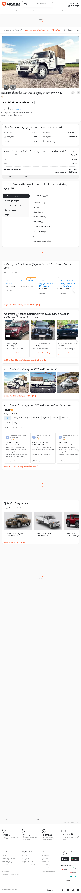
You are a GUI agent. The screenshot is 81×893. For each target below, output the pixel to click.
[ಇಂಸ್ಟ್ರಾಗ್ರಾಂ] (73, 890)
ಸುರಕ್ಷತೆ (7, 214)
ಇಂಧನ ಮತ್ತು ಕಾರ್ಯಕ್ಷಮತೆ (12, 200)
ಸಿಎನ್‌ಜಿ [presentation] (14, 272)
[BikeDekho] (64, 869)
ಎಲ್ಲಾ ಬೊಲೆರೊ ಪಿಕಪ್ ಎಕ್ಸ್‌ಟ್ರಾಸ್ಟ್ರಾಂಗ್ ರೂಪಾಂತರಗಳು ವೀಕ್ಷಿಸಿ (21, 305)
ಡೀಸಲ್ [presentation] (6, 272)
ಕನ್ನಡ (71, 3)
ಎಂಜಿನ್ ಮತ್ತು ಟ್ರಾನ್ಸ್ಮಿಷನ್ (11, 196)
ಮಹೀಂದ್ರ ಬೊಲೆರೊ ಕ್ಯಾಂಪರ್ (14, 533)
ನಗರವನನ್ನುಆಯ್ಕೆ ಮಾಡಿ (70, 11)
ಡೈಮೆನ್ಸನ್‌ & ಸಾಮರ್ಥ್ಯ (11, 210)
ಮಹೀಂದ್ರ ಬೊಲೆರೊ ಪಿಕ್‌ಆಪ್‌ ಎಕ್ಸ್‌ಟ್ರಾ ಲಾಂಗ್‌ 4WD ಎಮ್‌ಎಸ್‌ (42, 30)
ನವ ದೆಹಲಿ (18, 110)
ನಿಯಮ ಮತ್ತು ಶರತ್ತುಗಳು (8, 861)
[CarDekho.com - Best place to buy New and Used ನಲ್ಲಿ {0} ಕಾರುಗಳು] (11, 4)
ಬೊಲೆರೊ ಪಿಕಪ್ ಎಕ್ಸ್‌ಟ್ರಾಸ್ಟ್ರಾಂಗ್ (13, 30)
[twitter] (62, 890)
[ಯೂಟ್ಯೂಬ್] (68, 890)
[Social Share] (78, 93)
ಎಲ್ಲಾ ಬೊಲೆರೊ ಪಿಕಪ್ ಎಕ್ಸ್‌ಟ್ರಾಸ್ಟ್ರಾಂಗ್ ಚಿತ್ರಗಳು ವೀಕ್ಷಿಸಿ (19, 396)
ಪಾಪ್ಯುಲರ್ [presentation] (7, 508)
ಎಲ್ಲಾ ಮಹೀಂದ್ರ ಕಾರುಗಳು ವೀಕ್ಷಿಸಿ (13, 542)
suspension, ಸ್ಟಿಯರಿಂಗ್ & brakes (14, 205)
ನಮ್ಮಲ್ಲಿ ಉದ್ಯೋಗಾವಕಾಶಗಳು (8, 858)
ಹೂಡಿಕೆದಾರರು (5, 871)
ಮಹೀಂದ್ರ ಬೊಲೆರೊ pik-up (44, 533)
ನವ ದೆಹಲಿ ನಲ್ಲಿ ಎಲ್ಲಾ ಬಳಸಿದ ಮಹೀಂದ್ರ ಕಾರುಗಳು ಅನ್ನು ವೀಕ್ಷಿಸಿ (25, 360)
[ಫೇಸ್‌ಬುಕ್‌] (58, 890)
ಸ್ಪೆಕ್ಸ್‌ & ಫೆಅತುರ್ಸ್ (69, 30)
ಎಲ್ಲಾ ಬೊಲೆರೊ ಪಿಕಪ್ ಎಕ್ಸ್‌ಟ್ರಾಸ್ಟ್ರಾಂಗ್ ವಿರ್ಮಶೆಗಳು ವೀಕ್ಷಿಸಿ (20, 466)
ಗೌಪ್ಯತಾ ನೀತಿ (5, 865)
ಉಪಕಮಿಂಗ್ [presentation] (17, 508)
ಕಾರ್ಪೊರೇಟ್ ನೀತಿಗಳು (7, 868)
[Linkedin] (78, 890)
